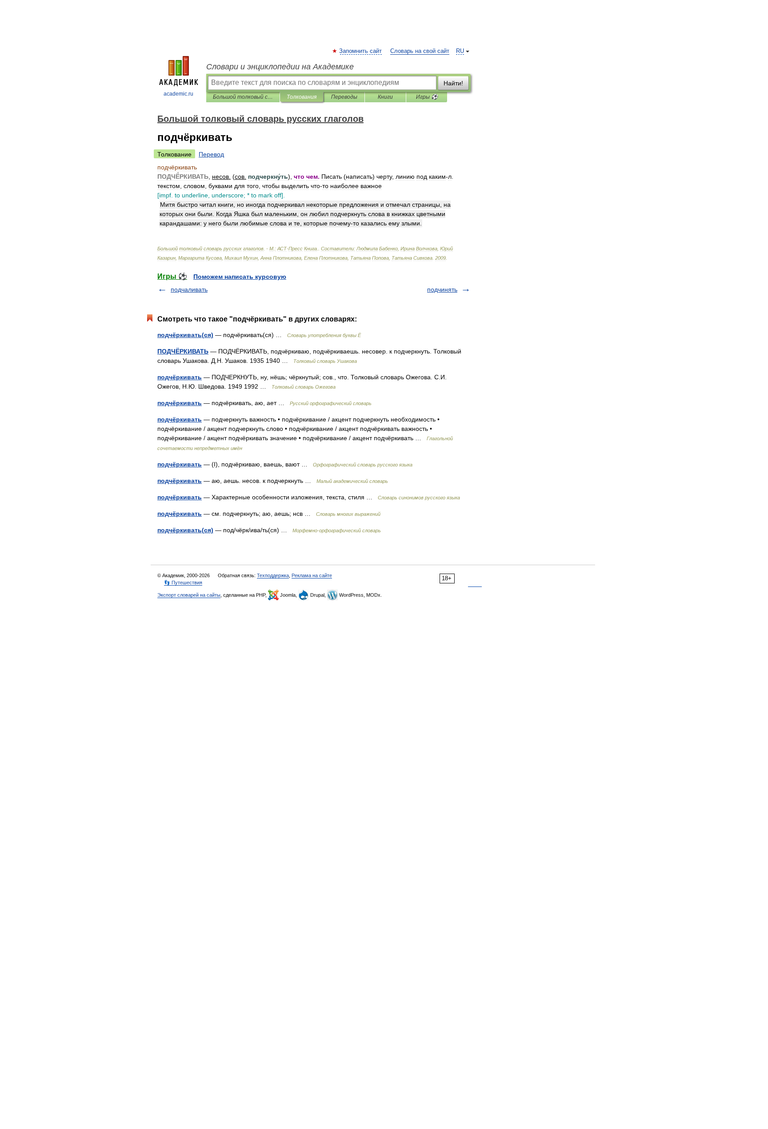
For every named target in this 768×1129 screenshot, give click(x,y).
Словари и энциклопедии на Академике (280, 66)
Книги (385, 97)
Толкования (301, 97)
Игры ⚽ (427, 97)
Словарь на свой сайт (419, 51)
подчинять (442, 289)
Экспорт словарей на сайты (188, 595)
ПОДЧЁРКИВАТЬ (182, 351)
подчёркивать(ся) (185, 334)
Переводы (344, 97)
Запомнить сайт (361, 51)
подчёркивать (179, 377)
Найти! (453, 83)
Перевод (211, 154)
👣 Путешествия (183, 582)
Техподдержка (273, 575)
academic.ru (178, 94)
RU (460, 51)
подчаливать (189, 289)
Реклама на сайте (312, 575)
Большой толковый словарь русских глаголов (243, 97)
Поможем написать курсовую (239, 276)
